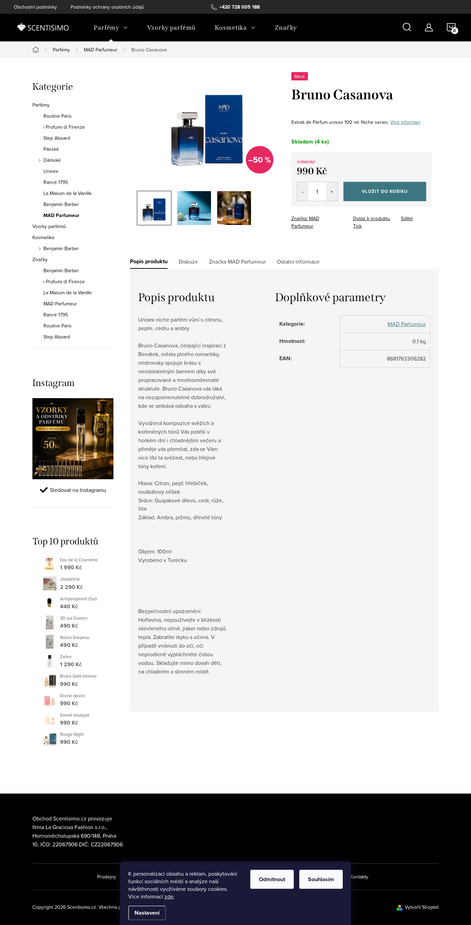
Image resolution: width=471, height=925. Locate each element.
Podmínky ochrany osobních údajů (107, 6)
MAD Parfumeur (61, 215)
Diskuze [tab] (188, 261)
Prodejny (106, 876)
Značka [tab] (237, 261)
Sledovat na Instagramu (78, 490)
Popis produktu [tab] (149, 261)
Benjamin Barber (61, 204)
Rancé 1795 (55, 182)
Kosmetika (43, 237)
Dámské (52, 160)
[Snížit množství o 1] (303, 191)
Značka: (305, 222)
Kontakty (359, 876)
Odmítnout (272, 879)
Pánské (51, 149)
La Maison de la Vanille (67, 193)
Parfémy (41, 104)
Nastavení (147, 913)
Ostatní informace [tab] (298, 261)
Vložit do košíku (385, 191)
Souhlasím (321, 879)
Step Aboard (56, 138)
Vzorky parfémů (49, 226)
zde (168, 896)
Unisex (50, 171)
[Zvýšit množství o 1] (332, 191)
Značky (40, 259)
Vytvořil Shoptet (422, 907)
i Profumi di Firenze (64, 127)
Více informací (405, 122)
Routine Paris (57, 115)
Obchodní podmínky (35, 6)
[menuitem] (111, 27)
